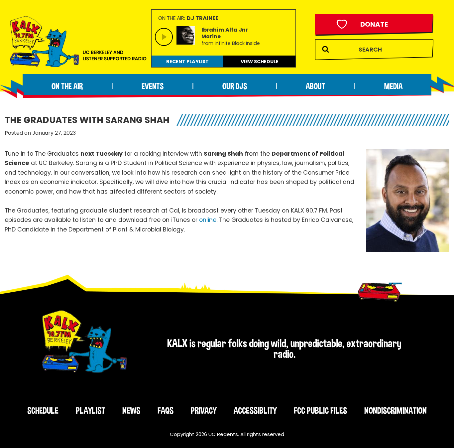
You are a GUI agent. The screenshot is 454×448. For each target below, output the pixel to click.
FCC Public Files (320, 410)
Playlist (90, 410)
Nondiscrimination (395, 410)
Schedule (42, 410)
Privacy (203, 410)
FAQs (165, 410)
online (207, 220)
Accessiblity (255, 410)
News (131, 410)
